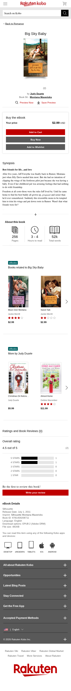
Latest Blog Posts (14, 585)
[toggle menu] (5, 3)
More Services (34, 655)
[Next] (66, 301)
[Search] (65, 13)
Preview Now (26, 102)
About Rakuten (53, 655)
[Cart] (64, 3)
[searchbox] (35, 13)
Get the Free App (13, 606)
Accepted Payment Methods (21, 618)
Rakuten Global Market (51, 651)
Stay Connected (13, 595)
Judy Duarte (37, 93)
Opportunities (11, 575)
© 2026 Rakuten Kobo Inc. (17, 639)
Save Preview (48, 102)
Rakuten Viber (28, 651)
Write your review (35, 492)
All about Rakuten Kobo (18, 565)
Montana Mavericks (41, 97)
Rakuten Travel (16, 655)
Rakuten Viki (11, 651)
